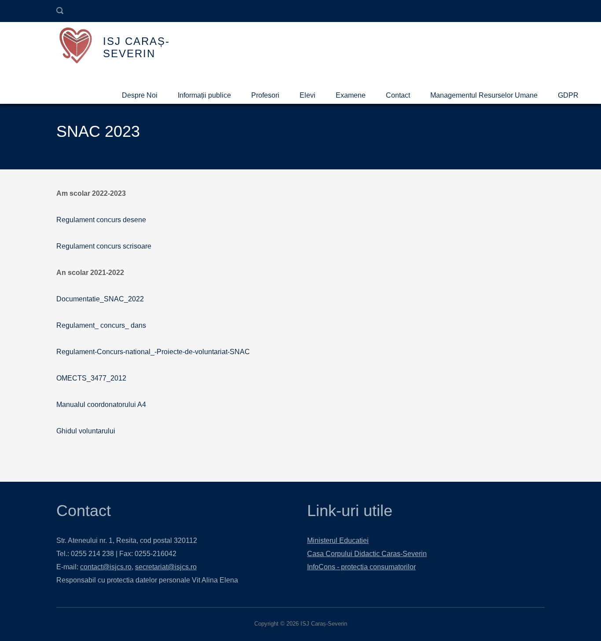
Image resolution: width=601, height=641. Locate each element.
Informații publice (204, 95)
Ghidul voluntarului (85, 431)
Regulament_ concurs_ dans (101, 325)
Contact (398, 95)
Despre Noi (140, 95)
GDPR (568, 95)
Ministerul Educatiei (338, 540)
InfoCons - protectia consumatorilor (361, 567)
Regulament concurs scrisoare (103, 246)
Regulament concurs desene (101, 219)
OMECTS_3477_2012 (91, 378)
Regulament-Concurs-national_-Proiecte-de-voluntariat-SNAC (153, 351)
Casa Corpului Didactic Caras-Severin (367, 553)
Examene (351, 95)
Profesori (265, 95)
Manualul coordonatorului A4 (101, 404)
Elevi (307, 95)
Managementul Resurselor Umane (484, 95)
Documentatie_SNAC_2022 (100, 299)
